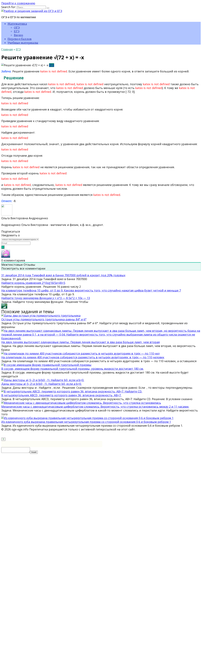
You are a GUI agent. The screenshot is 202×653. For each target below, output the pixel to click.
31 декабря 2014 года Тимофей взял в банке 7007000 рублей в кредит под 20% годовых (63, 275)
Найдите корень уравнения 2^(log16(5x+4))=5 (33, 283)
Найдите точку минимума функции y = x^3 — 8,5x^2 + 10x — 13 (45, 298)
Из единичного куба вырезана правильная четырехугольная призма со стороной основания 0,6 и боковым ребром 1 (86, 422)
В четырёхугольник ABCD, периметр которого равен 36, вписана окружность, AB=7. (61, 395)
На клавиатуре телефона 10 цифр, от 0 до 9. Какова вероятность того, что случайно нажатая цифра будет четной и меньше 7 (91, 290)
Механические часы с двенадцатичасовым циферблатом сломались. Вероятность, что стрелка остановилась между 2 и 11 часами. (95, 406)
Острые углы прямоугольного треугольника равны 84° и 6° (43, 319)
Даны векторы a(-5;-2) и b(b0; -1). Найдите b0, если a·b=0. (41, 384)
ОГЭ (17, 27)
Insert (33, 452)
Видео (18, 35)
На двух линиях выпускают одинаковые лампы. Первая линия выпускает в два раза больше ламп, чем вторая (80, 342)
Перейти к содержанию (18, 3)
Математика (17, 24)
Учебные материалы (23, 43)
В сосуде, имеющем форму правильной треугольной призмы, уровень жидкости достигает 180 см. (72, 369)
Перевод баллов (20, 39)
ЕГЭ (16, 31)
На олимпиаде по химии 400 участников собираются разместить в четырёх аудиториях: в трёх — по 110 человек (82, 357)
